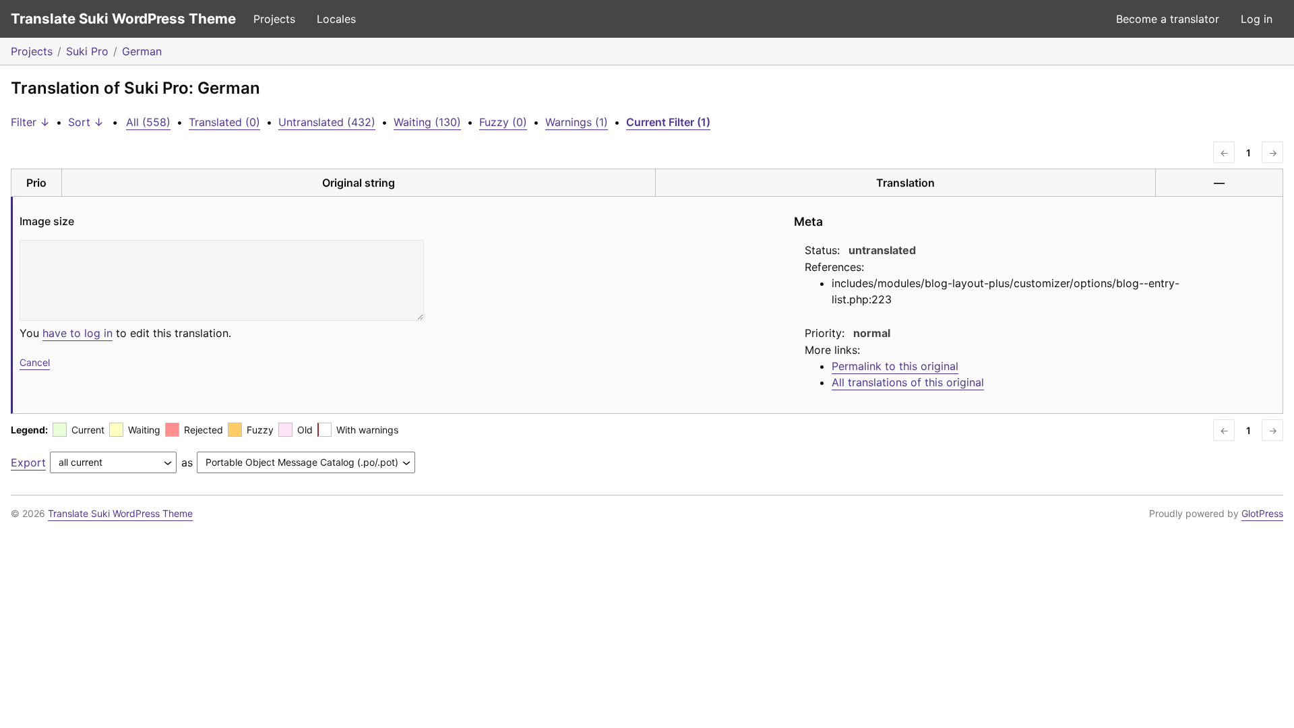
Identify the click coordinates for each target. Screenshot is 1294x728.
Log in (1256, 19)
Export (28, 462)
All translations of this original (908, 382)
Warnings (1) (576, 122)
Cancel (35, 362)
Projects (274, 19)
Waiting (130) (427, 122)
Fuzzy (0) (503, 122)
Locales (336, 19)
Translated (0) (224, 122)
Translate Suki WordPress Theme (123, 18)
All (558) (148, 122)
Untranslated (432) (326, 122)
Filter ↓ (30, 122)
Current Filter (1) (668, 122)
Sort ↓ (86, 122)
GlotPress (1262, 513)
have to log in (77, 333)
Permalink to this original (895, 366)
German (142, 51)
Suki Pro (87, 51)
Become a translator (1167, 19)
